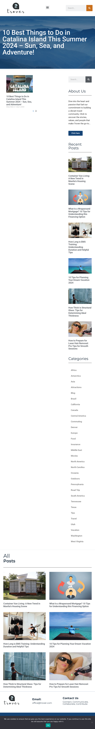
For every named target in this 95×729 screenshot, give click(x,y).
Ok (48, 725)
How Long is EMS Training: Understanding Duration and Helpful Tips (78, 247)
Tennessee (76, 501)
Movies (74, 456)
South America (78, 496)
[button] (48, 7)
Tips (73, 513)
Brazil (73, 398)
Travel (74, 518)
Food (73, 438)
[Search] (89, 8)
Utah (73, 524)
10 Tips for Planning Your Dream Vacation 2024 (78, 280)
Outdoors (75, 478)
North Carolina (77, 467)
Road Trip (75, 490)
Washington (76, 535)
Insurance (75, 444)
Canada (74, 410)
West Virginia (77, 541)
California (75, 404)
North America (77, 461)
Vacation (75, 530)
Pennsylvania (77, 484)
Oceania (75, 473)
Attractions (76, 387)
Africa (73, 370)
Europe (74, 433)
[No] (92, 722)
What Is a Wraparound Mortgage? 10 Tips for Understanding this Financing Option (79, 212)
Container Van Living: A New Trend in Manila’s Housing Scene (79, 180)
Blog (73, 393)
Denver (74, 427)
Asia (73, 381)
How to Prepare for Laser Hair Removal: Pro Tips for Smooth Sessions (78, 344)
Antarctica (76, 376)
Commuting (76, 421)
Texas (73, 507)
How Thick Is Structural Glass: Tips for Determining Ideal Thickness (79, 311)
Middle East (76, 450)
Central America (78, 416)
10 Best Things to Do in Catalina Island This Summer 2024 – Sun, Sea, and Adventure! (19, 100)
